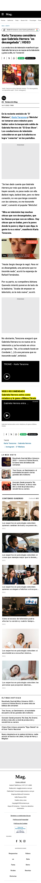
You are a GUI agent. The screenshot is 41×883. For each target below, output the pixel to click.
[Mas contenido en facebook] (17, 841)
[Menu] (4, 14)
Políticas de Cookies (20, 823)
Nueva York (24, 20)
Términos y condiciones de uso (20, 816)
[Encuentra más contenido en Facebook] (4, 58)
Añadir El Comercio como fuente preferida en (21, 30)
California (10, 20)
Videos (28, 853)
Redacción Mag (11, 102)
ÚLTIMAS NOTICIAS (11, 698)
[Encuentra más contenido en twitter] (9, 58)
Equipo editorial (20, 782)
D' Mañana (20, 447)
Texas (17, 20)
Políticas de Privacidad (20, 819)
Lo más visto (9, 455)
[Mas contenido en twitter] (21, 841)
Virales (13, 871)
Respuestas (13, 853)
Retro (28, 865)
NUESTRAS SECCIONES (20, 848)
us (13, 859)
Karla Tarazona (10, 443)
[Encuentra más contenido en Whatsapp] (13, 58)
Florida (3, 20)
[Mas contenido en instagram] (24, 841)
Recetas (28, 871)
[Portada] (20, 780)
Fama (13, 865)
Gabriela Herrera (24, 443)
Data (28, 859)
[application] (20, 371)
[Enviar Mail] (3, 102)
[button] (7, 376)
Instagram (10, 447)
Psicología (33, 20)
